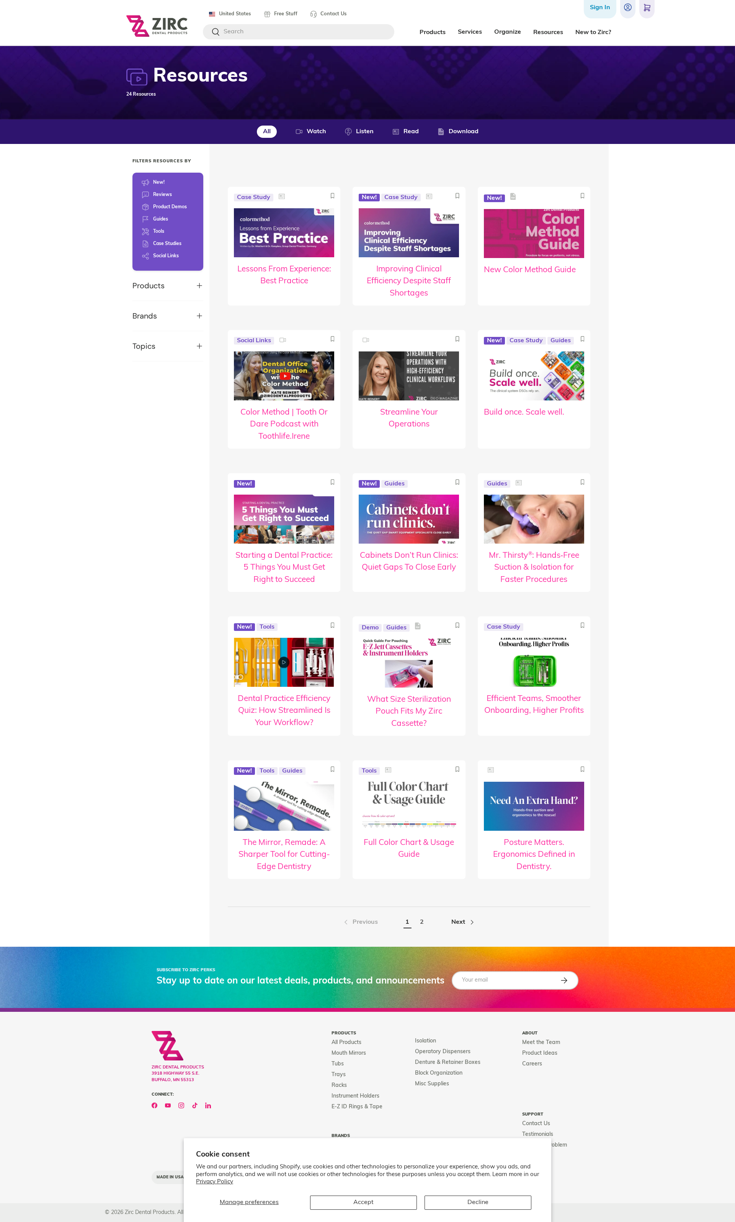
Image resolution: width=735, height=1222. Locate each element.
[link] (360, 922)
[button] (647, 9)
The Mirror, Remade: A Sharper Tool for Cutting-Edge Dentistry (284, 855)
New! (159, 182)
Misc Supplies (432, 1084)
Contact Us (333, 13)
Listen (365, 132)
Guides (160, 219)
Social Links (166, 256)
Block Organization (438, 1073)
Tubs (338, 1064)
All (267, 132)
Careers (532, 1064)
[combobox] (298, 31)
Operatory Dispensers (442, 1052)
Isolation (425, 1041)
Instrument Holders (355, 1096)
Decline (477, 1202)
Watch (316, 132)
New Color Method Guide (530, 270)
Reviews (162, 195)
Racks (339, 1085)
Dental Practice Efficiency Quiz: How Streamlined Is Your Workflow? (284, 711)
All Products (346, 1043)
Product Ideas (539, 1053)
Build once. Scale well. (524, 412)
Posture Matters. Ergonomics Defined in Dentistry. (534, 855)
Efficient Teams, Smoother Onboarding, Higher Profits (534, 705)
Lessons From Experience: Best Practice (284, 275)
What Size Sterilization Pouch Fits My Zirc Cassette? (409, 712)
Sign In (600, 8)
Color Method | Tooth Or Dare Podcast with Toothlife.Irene (284, 424)
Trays (339, 1075)
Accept (363, 1202)
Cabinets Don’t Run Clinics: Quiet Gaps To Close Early (409, 562)
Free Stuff (285, 13)
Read (411, 132)
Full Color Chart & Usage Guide (409, 849)
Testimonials (537, 1134)
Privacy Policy (214, 1182)
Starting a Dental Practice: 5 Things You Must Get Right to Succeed (284, 568)
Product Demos (170, 207)
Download (464, 132)
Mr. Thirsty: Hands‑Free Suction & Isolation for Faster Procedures (534, 568)
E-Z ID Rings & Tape (357, 1107)
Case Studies (167, 244)
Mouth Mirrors (349, 1053)
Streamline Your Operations (409, 418)
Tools (158, 231)
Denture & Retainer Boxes (447, 1062)
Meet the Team (541, 1043)
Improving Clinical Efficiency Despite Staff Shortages (409, 281)
